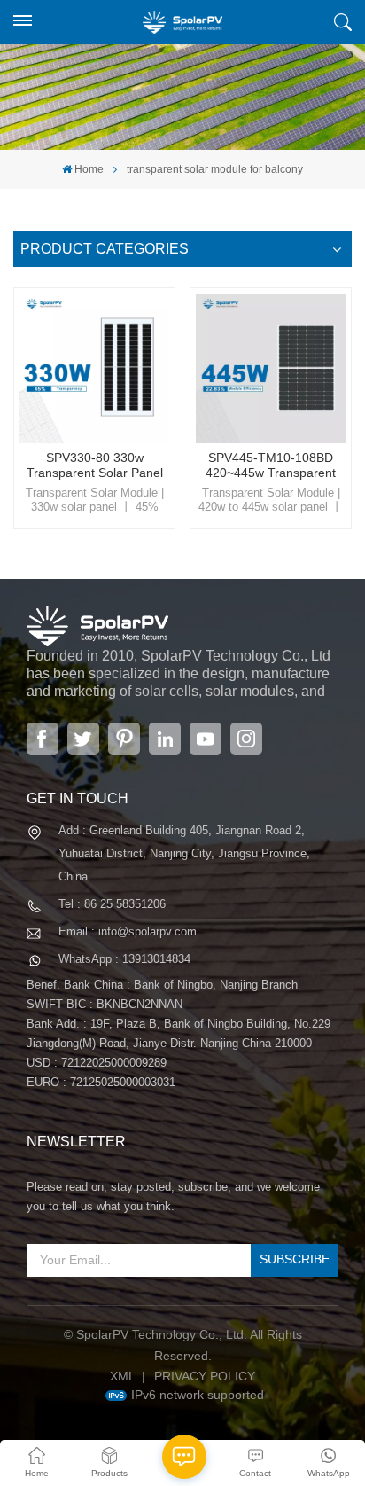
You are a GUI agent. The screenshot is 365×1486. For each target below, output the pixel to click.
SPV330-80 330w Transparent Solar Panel (95, 465)
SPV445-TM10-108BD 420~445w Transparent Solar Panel (271, 465)
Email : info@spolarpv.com (127, 931)
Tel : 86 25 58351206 (112, 904)
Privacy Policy (204, 1376)
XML (123, 1376)
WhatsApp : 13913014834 (124, 959)
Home (89, 169)
